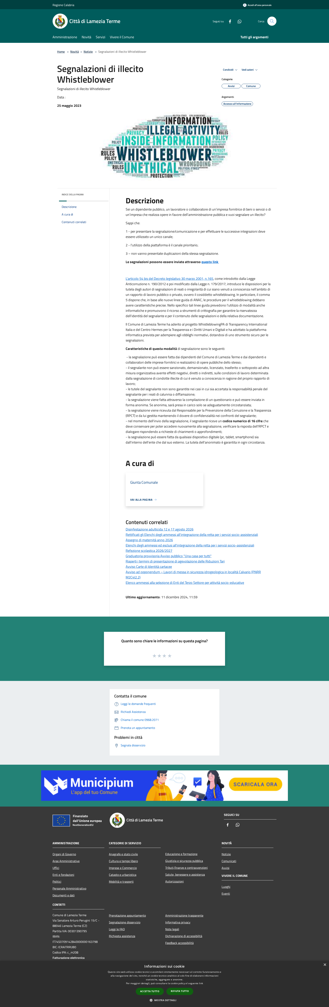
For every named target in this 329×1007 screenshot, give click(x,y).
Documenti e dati (64, 895)
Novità (74, 51)
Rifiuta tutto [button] (180, 991)
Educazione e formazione (181, 854)
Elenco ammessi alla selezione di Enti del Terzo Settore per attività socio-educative (185, 582)
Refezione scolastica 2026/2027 (149, 550)
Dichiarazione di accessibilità (183, 936)
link (201, 983)
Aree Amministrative (66, 861)
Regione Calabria (63, 5)
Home (61, 51)
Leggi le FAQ (117, 929)
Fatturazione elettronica (69, 957)
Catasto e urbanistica (122, 874)
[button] (164, 1000)
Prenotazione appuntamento (127, 915)
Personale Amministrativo (69, 888)
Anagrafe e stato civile (123, 854)
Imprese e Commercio (123, 868)
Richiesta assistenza (122, 936)
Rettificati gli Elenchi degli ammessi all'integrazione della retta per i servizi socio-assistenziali (192, 534)
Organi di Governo (64, 854)
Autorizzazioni (174, 881)
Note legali (172, 929)
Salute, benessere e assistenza (185, 874)
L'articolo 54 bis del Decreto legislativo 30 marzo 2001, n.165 (169, 278)
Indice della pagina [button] (73, 194)
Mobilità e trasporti (121, 881)
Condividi (228, 70)
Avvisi (225, 868)
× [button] (324, 964)
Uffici (56, 868)
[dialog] (164, 984)
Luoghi (226, 886)
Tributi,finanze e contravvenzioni (186, 867)
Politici (57, 881)
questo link (210, 261)
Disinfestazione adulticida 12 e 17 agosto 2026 (159, 529)
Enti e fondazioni (63, 874)
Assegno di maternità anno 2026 (149, 540)
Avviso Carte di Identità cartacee (149, 566)
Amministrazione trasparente (184, 915)
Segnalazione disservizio (124, 922)
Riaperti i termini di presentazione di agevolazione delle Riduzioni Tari (175, 561)
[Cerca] (271, 21)
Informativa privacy (177, 922)
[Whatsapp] (238, 21)
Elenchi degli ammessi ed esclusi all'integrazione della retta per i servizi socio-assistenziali (190, 545)
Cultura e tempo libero (123, 861)
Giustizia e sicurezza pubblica (184, 861)
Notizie (88, 51)
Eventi (226, 893)
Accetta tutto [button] (149, 991)
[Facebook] (228, 21)
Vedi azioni (248, 70)
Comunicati (229, 861)
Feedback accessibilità (179, 943)
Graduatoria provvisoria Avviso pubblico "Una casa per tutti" (169, 556)
